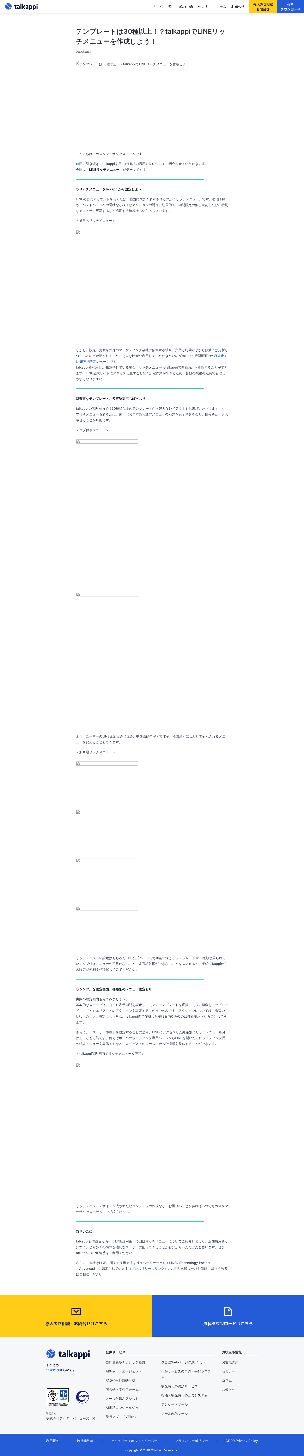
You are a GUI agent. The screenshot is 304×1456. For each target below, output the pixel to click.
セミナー (204, 6)
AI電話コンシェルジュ (122, 1408)
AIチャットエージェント (124, 1371)
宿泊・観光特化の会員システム (184, 1395)
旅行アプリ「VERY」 (122, 1417)
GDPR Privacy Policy (242, 1441)
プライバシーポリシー (191, 1441)
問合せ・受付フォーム (122, 1389)
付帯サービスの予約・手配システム (186, 1374)
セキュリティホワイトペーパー (134, 1441)
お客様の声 (185, 6)
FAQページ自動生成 (120, 1380)
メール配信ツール (174, 1413)
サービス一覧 (162, 6)
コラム (221, 6)
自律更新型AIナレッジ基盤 (125, 1362)
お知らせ (237, 6)
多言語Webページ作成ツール (183, 1362)
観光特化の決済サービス (179, 1386)
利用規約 (52, 1441)
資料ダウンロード (290, 7)
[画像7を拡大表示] (152, 179)
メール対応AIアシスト (122, 1398)
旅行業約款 (85, 1441)
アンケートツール (174, 1404)
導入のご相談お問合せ (263, 7)
